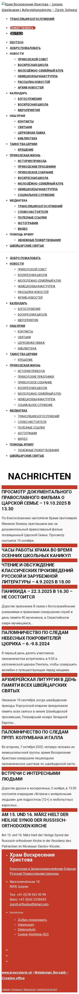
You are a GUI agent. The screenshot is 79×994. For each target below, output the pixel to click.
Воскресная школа (33, 104)
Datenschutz (27, 929)
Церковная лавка (31, 132)
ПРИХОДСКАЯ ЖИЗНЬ (25, 155)
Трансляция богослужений (40, 206)
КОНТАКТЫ (26, 121)
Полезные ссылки (32, 217)
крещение (25, 149)
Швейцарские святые (27, 245)
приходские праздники (37, 166)
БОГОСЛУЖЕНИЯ (30, 98)
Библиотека (27, 138)
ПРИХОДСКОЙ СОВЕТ (33, 59)
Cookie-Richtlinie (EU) (33, 934)
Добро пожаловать (25, 48)
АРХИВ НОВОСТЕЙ (31, 87)
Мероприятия (29, 110)
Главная (6, 989)
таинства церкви (23, 144)
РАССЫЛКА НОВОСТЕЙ (34, 82)
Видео (23, 228)
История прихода (32, 161)
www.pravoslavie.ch (17, 972)
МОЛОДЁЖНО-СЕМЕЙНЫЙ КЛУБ (40, 70)
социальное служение (36, 195)
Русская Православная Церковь (34, 874)
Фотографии (28, 223)
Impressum (26, 925)
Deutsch (16, 42)
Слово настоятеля (33, 211)
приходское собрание (35, 172)
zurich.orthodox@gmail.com (29, 904)
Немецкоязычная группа (38, 189)
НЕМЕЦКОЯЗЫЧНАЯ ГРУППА (38, 76)
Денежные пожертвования (39, 240)
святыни (25, 127)
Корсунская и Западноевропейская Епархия (43, 869)
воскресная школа (33, 65)
